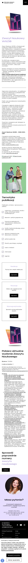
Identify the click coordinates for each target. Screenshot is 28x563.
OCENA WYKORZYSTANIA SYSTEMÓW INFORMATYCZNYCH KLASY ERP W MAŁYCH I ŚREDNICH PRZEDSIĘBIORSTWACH (15, 407)
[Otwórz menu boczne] (25, 2)
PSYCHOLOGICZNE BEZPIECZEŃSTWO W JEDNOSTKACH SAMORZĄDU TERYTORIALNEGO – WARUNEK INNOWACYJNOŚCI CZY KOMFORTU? (15, 394)
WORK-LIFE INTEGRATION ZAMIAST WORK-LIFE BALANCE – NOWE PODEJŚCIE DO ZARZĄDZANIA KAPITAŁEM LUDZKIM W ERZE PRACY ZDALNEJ (14, 378)
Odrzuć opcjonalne (14, 560)
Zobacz (6, 470)
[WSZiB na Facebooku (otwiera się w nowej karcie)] (17, 525)
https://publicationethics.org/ (10, 144)
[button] (2, 560)
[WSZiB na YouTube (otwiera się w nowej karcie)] (21, 525)
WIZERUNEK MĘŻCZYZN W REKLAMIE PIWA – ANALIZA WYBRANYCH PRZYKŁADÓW (14, 437)
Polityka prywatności (7, 550)
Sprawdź (14, 275)
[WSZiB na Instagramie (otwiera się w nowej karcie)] (24, 525)
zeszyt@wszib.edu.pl (12, 153)
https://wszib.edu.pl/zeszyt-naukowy (14, 74)
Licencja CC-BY (6, 157)
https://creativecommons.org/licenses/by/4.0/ (15, 371)
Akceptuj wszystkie (14, 555)
